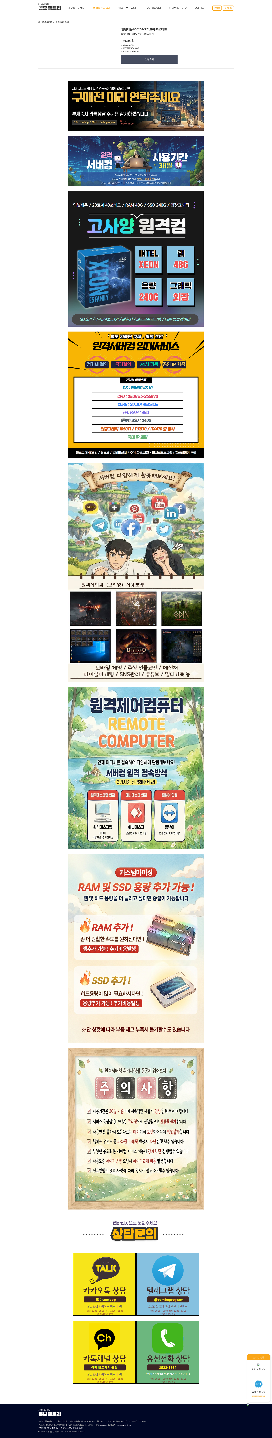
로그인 (217, 8)
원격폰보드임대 (127, 7)
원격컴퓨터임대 (101, 7)
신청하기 (149, 59)
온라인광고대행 (178, 7)
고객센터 (199, 7)
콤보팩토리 (49, 8)
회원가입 (228, 8)
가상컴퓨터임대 (76, 7)
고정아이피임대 (152, 7)
